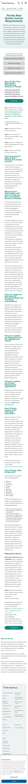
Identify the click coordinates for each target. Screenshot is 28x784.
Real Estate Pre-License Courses (19, 698)
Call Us (19, 3)
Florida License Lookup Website (13, 623)
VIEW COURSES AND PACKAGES (13, 291)
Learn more (15, 373)
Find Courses (14, 101)
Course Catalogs (7, 717)
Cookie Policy (6, 751)
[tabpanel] (14, 356)
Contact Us (5, 730)
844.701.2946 (6, 727)
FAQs (4, 733)
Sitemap (5, 719)
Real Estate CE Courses (18, 706)
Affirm (4, 698)
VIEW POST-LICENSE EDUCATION (14, 467)
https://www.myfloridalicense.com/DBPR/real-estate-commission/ (14, 611)
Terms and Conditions (5, 741)
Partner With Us (7, 705)
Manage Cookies (7, 754)
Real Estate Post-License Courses (19, 715)
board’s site (12, 650)
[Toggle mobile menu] (25, 2)
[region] (14, 769)
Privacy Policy (6, 745)
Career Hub (5, 708)
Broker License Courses (18, 702)
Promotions (6, 714)
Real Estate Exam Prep (19, 711)
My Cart (22, 3)
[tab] (14, 54)
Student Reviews (7, 711)
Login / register (19, 727)
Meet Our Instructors (5, 702)
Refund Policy (6, 748)
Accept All (14, 781)
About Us (5, 695)
